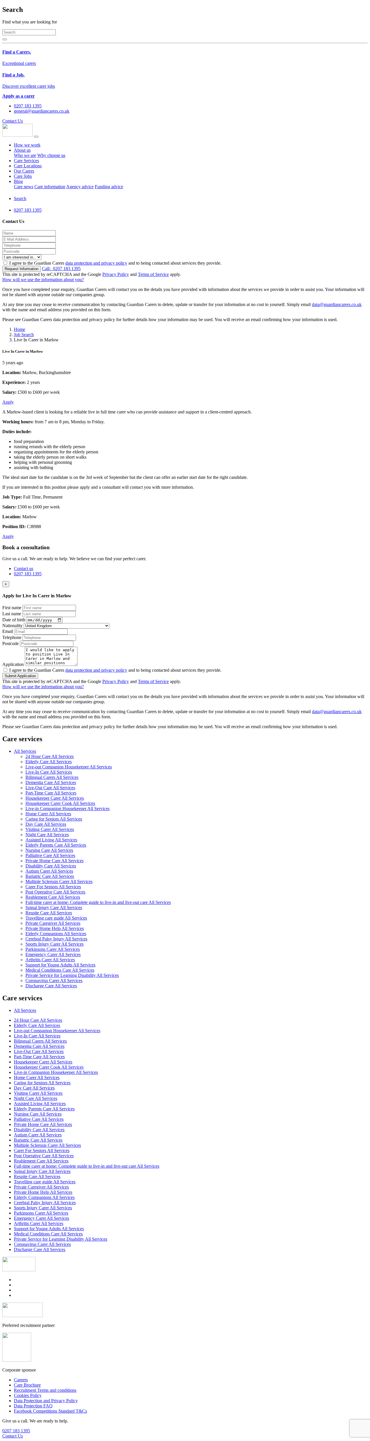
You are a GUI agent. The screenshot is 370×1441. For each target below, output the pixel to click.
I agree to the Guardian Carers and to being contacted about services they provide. (115, 263)
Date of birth (13, 619)
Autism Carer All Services (49, 871)
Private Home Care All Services (54, 860)
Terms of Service (153, 274)
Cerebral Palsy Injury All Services (56, 938)
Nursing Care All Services (49, 850)
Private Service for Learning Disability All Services (72, 975)
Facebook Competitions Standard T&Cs (50, 1411)
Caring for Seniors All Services (53, 818)
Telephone (11, 637)
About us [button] (22, 150)
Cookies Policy (28, 1395)
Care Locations (28, 165)
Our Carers (24, 171)
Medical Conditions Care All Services (59, 970)
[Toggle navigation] (36, 137)
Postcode (10, 643)
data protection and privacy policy (96, 263)
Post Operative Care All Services (55, 891)
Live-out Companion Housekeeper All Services (68, 766)
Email (7, 631)
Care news (23, 186)
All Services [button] (25, 751)
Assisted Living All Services (51, 839)
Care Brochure (27, 1385)
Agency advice (80, 186)
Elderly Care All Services (48, 761)
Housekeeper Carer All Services (54, 798)
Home (19, 329)
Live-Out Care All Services (50, 787)
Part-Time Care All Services (50, 792)
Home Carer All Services (48, 813)
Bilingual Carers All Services (51, 777)
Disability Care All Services (50, 865)
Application (13, 664)
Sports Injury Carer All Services (54, 944)
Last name (11, 613)
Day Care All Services (45, 824)
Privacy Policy (115, 274)
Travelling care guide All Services (56, 917)
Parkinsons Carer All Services (52, 949)
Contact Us (12, 120)
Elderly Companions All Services (55, 933)
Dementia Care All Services (50, 782)
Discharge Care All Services (51, 985)
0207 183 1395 (61, 268)
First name (11, 607)
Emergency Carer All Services (53, 954)
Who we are (25, 155)
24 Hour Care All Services (49, 756)
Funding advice (109, 186)
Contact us (23, 568)
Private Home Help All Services (54, 928)
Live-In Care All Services (48, 772)
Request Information (21, 269)
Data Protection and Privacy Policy (46, 1400)
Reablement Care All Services (52, 897)
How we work (27, 144)
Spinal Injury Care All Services (53, 907)
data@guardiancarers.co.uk (337, 304)
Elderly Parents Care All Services (55, 845)
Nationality (12, 625)
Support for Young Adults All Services (60, 964)
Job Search (24, 334)
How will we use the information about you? (43, 279)
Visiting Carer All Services (49, 829)
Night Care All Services (47, 834)
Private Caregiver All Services (52, 923)
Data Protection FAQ (33, 1405)
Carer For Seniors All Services (53, 886)
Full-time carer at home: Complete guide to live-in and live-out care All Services (98, 902)
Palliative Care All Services (50, 855)
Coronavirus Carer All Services (53, 980)
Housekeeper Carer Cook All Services (60, 803)
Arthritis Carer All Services (50, 959)
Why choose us (51, 155)
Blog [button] (18, 181)
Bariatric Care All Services (49, 876)
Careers (21, 1379)
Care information (49, 186)
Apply (8, 402)
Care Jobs (23, 176)
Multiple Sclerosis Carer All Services (58, 881)
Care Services (26, 160)
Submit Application (20, 676)
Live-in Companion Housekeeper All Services (67, 808)
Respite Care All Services (48, 912)
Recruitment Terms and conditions (45, 1390)
